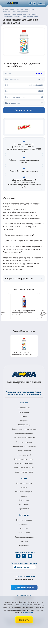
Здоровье (24, 420)
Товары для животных (24, 463)
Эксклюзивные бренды (24, 492)
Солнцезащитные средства (24, 437)
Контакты (24, 541)
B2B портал (24, 500)
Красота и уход (24, 425)
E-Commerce (24, 504)
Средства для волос (24, 442)
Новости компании (24, 520)
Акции (24, 496)
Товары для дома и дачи (24, 459)
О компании (24, 524)
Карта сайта (24, 545)
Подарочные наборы (24, 433)
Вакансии (24, 528)
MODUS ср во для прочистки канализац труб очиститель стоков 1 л (23, 313)
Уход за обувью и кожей (24, 468)
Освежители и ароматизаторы (24, 429)
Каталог (24, 403)
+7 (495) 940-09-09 (24, 579)
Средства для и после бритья (24, 446)
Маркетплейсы (24, 509)
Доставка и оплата (24, 483)
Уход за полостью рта (24, 472)
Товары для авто (24, 451)
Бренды (24, 487)
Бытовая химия (24, 408)
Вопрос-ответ (24, 533)
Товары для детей (24, 455)
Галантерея (24, 412)
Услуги (24, 478)
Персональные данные (24, 537)
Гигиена (24, 416)
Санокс (39, 73)
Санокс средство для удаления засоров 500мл (22, 353)
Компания (24, 515)
